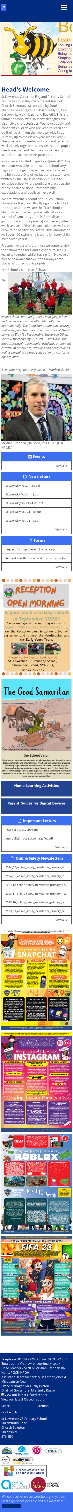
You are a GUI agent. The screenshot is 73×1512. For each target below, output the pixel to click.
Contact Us (9, 1412)
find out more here (51, 1501)
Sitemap (43, 1406)
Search (6, 1406)
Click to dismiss (12, 1506)
